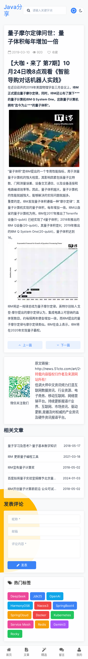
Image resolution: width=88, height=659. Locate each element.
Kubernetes (62, 615)
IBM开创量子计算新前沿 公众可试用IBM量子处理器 (32, 489)
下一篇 (65, 345)
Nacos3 (42, 605)
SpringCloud (19, 615)
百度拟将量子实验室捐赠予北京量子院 (32, 478)
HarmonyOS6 (20, 605)
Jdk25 (37, 596)
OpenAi (55, 596)
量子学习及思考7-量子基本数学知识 (32, 446)
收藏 (55, 52)
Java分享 (13, 10)
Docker (41, 615)
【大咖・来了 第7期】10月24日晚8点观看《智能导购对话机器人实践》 (39, 71)
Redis (42, 624)
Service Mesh (21, 624)
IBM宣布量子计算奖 (21, 467)
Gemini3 (59, 624)
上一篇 (27, 345)
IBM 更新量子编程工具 (23, 456)
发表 (24, 565)
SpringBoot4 (65, 605)
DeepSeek (18, 596)
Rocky (15, 634)
